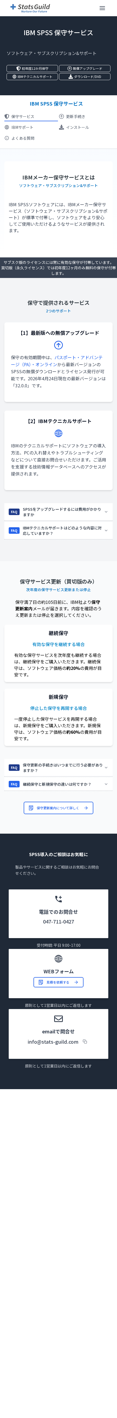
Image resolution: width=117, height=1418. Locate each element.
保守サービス (22, 116)
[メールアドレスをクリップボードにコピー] (85, 1041)
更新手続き (75, 116)
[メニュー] (102, 8)
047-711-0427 (58, 921)
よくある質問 (22, 138)
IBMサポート (22, 127)
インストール (77, 127)
